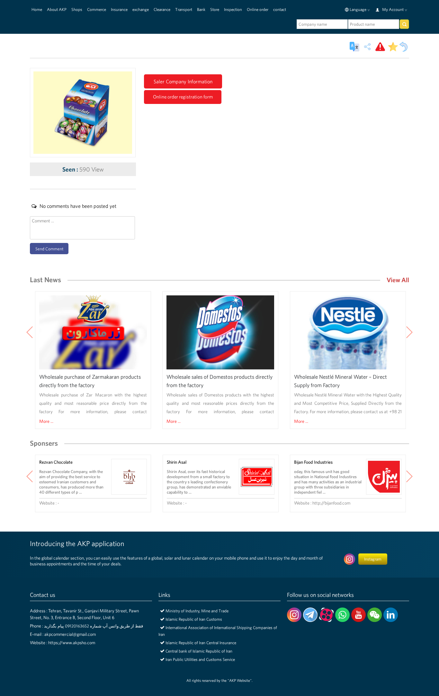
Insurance (119, 9)
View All (398, 279)
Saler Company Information (183, 81)
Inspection (233, 9)
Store (214, 9)
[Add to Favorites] (393, 46)
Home (36, 9)
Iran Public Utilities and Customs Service (200, 659)
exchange (140, 9)
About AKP (57, 9)
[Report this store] (380, 46)
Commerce (96, 9)
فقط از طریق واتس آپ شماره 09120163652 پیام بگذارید (93, 626)
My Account (393, 9)
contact (279, 9)
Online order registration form (183, 96)
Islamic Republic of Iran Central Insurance (201, 642)
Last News (45, 279)
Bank (201, 9)
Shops (76, 9)
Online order (257, 9)
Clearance (162, 9)
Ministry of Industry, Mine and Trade (197, 610)
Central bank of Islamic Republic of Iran (199, 651)
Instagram (372, 559)
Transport (183, 9)
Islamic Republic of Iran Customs (194, 619)
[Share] (367, 46)
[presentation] (29, 333)
